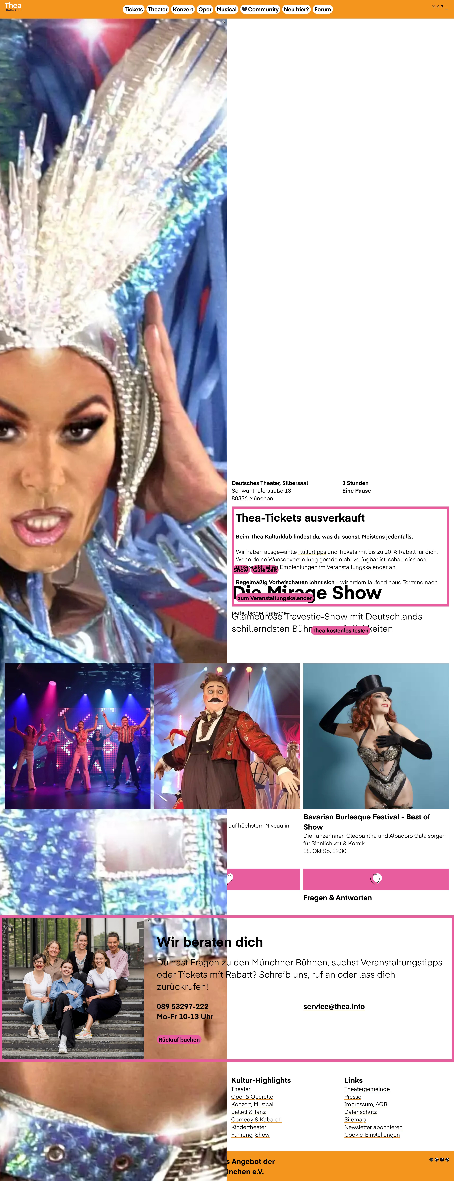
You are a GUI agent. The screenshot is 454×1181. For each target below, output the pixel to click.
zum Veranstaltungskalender (275, 597)
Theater (158, 9)
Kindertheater (248, 1126)
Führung (242, 1134)
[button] (433, 9)
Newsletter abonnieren (373, 1126)
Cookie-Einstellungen (372, 1134)
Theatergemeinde (367, 1088)
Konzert (183, 9)
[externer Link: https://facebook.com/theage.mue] (442, 1158)
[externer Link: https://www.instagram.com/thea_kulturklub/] (437, 1158)
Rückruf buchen (179, 1039)
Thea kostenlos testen (341, 630)
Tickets (134, 9)
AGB (381, 1104)
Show (262, 1134)
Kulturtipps (312, 551)
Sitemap (355, 1119)
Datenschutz (360, 1111)
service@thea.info (334, 1006)
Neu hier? (296, 9)
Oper (205, 9)
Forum (322, 9)
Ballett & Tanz (248, 1111)
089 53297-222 (182, 1006)
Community (263, 9)
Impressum (358, 1104)
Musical (227, 9)
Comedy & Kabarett (256, 1119)
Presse (352, 1096)
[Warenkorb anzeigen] (442, 9)
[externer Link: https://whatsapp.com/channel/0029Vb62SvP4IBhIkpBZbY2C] (447, 1158)
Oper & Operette (252, 1096)
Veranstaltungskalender (357, 566)
